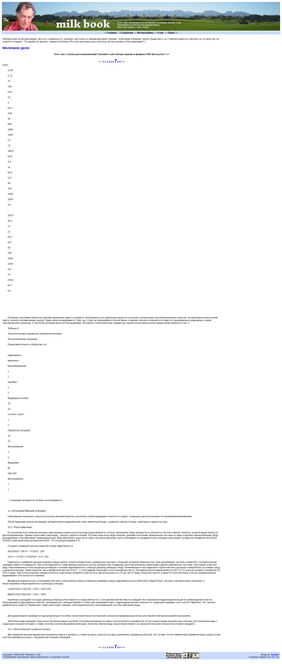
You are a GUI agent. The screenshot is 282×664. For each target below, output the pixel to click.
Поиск (171, 32)
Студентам (126, 32)
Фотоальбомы (145, 32)
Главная (111, 32)
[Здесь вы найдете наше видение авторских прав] (173, 658)
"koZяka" (275, 654)
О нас (160, 32)
